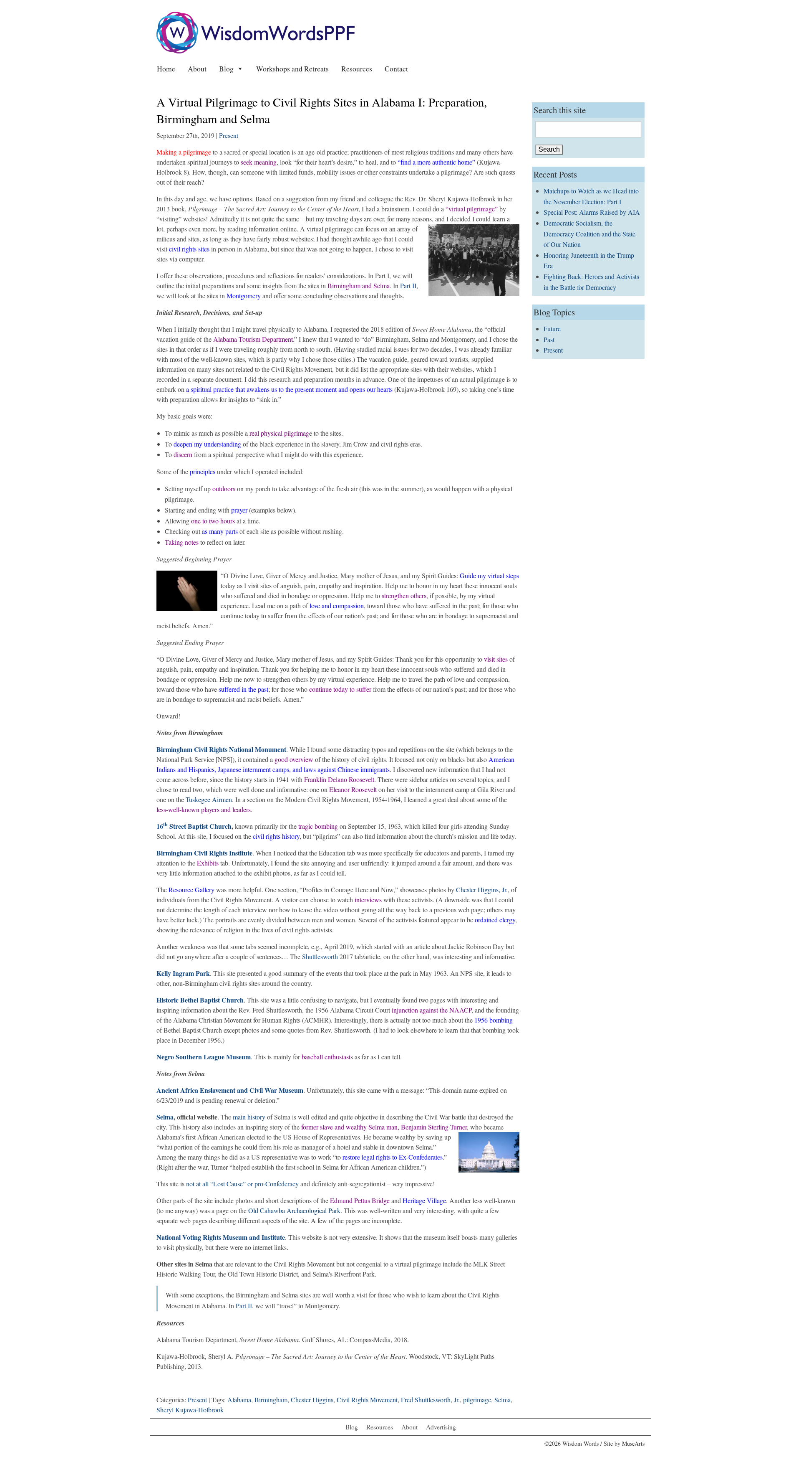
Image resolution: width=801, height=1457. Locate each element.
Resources (356, 68)
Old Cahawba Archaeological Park (294, 1210)
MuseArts (633, 1443)
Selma (165, 1117)
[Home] (255, 31)
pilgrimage (477, 1399)
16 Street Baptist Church (194, 826)
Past (549, 339)
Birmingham (270, 1399)
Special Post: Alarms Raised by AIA (592, 212)
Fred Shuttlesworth (426, 1399)
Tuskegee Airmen (209, 799)
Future (552, 328)
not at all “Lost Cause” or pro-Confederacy (242, 1183)
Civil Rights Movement (367, 1399)
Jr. (457, 1399)
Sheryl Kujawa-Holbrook (190, 1409)
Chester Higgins (312, 1399)
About (197, 68)
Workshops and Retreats (292, 68)
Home (166, 68)
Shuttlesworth (320, 956)
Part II (408, 285)
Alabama (239, 1399)
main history (249, 1116)
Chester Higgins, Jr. (482, 889)
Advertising (441, 1427)
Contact (396, 68)
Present (228, 135)
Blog (226, 68)
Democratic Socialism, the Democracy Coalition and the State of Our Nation (589, 233)
